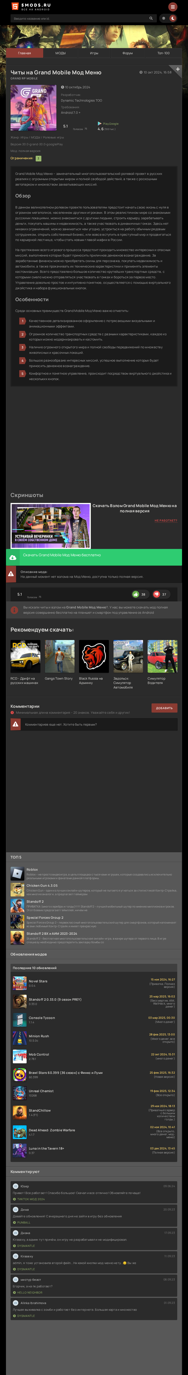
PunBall (23, 1222)
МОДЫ (60, 53)
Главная (24, 53)
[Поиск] (151, 18)
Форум (128, 53)
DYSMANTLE (26, 1246)
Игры (94, 53)
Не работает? (166, 520)
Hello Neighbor (30, 1292)
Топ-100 (164, 53)
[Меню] (172, 6)
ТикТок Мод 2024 (31, 1199)
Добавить (164, 708)
